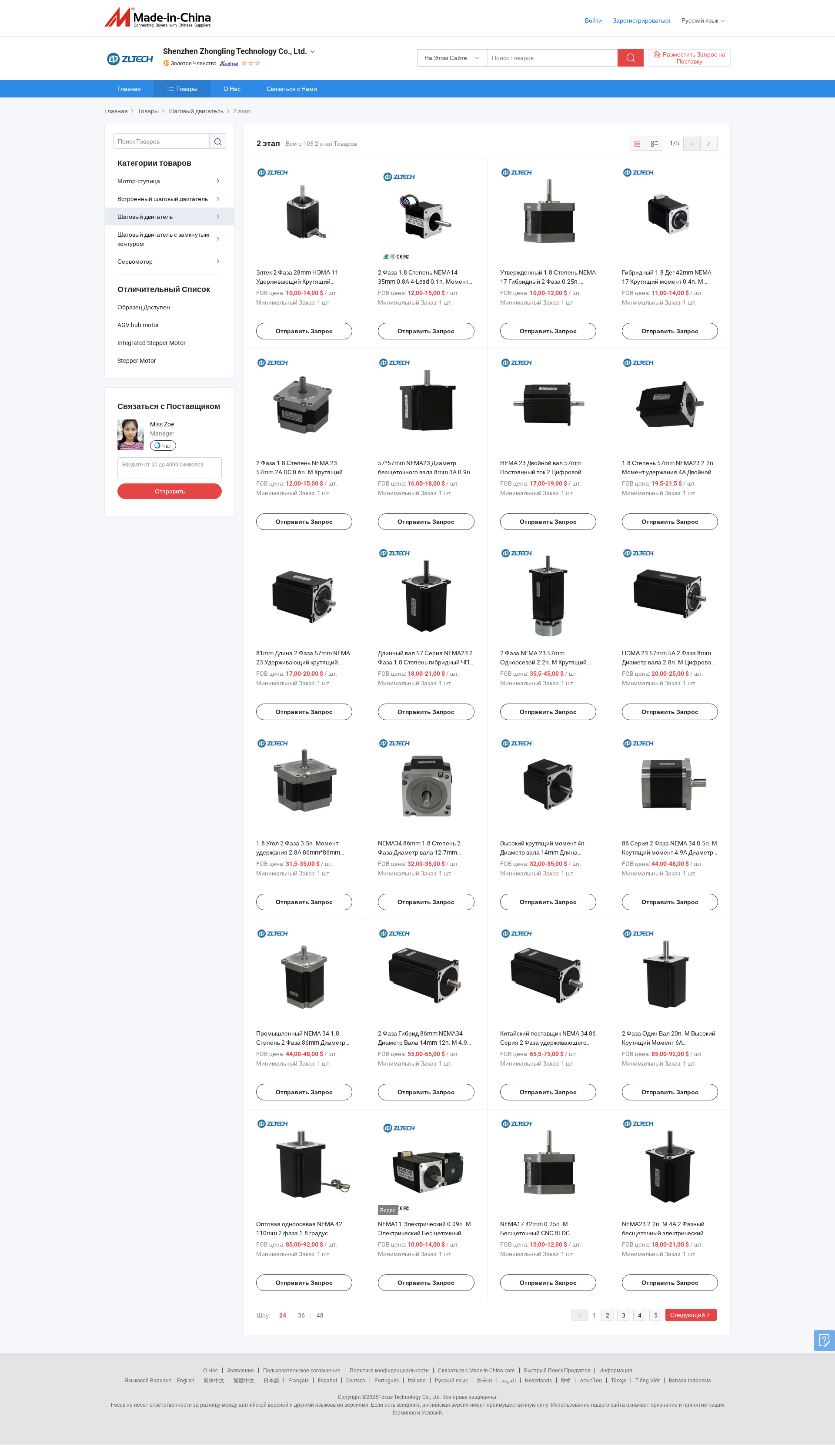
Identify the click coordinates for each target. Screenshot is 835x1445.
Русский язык (451, 1380)
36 (301, 1315)
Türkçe (618, 1380)
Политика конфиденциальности (389, 1370)
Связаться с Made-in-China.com (476, 1370)
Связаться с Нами (292, 88)
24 (282, 1315)
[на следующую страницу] (709, 143)
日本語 (271, 1380)
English (185, 1380)
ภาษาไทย (591, 1380)
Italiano (417, 1380)
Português (386, 1380)
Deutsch (355, 1380)
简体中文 (214, 1380)
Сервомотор (135, 261)
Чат (166, 445)
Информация (615, 1370)
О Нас (232, 88)
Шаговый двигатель (145, 216)
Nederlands (538, 1380)
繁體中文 (244, 1380)
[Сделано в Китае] (160, 17)
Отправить (170, 491)
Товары (186, 88)
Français (298, 1380)
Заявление (240, 1370)
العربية (508, 1380)
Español (327, 1380)
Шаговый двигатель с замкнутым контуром (163, 239)
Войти (593, 20)
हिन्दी (566, 1380)
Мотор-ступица (138, 181)
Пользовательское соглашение (302, 1370)
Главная (129, 88)
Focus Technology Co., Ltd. (409, 1396)
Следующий (687, 1315)
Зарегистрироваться (642, 20)
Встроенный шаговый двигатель (162, 198)
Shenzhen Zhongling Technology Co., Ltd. (235, 51)
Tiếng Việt (647, 1380)
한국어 (484, 1380)
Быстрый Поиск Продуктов (557, 1370)
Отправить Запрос (304, 331)
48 (320, 1315)
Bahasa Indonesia (690, 1380)
